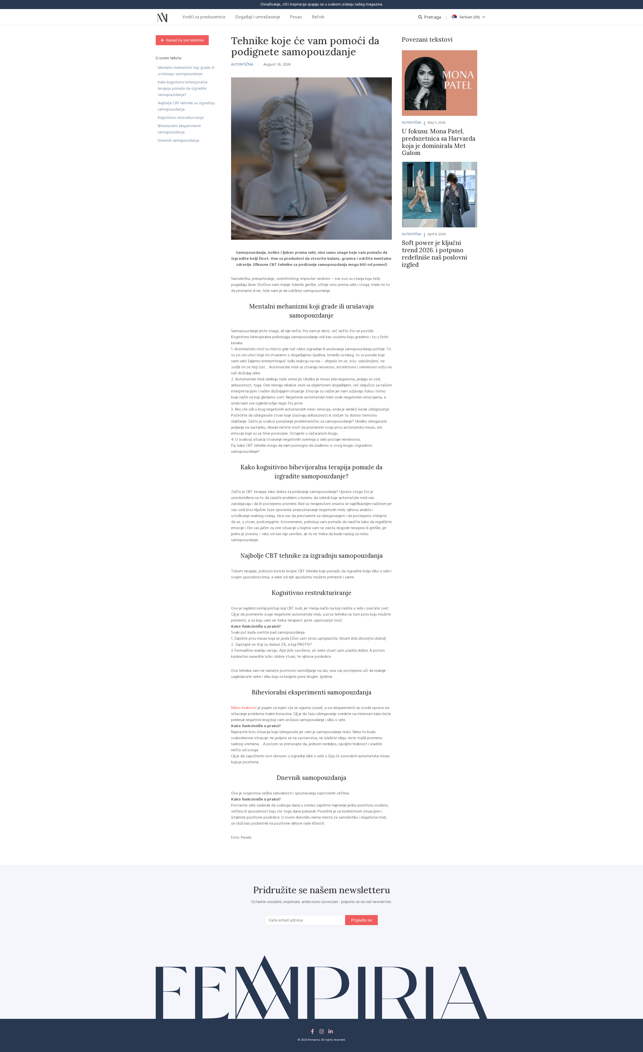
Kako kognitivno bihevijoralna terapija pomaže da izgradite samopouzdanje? (182, 88)
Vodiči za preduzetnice (203, 17)
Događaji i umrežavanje (257, 17)
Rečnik (318, 17)
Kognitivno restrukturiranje (181, 117)
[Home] (162, 17)
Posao (296, 17)
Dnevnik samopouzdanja (178, 140)
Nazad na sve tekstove (185, 40)
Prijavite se (361, 920)
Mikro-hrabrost (244, 708)
